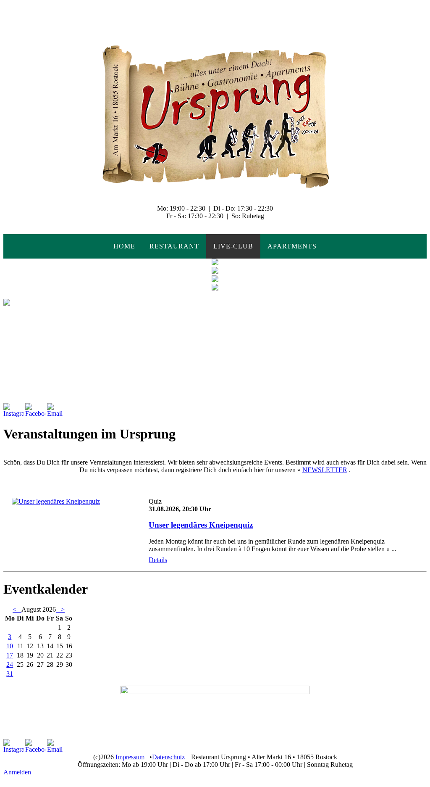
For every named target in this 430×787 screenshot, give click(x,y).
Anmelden (17, 772)
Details (158, 559)
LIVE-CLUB (233, 246)
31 (9, 673)
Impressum (129, 757)
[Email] (57, 410)
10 (9, 646)
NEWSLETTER (324, 469)
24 (9, 664)
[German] (18, 7)
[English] (7, 7)
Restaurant (174, 246)
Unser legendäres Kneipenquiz (201, 524)
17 (9, 655)
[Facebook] (35, 410)
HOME (124, 246)
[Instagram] (13, 410)
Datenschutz (168, 757)
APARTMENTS (292, 246)
